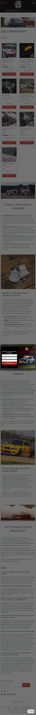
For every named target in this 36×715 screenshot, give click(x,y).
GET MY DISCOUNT (9, 363)
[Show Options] (16, 358)
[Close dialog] (34, 347)
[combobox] (9, 358)
